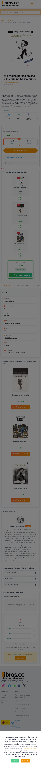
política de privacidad (30, 748)
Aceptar (15, 760)
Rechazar (25, 760)
